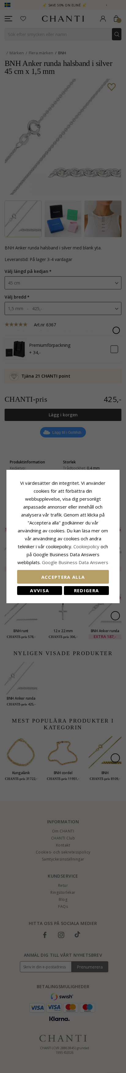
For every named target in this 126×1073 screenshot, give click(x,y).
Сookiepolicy (87, 546)
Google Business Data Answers (75, 562)
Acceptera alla (63, 577)
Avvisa (39, 590)
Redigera (86, 590)
